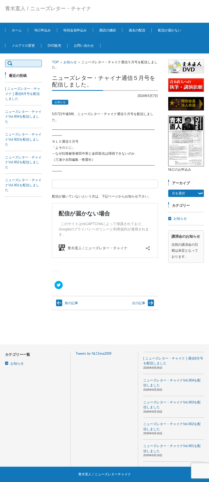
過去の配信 (137, 30)
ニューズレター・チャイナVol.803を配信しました (23, 139)
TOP (55, 62)
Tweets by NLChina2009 (93, 353)
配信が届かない (169, 30)
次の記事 (138, 303)
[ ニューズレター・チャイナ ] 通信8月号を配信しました (22, 94)
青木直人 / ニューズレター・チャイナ (48, 8)
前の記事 (71, 303)
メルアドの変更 (23, 45)
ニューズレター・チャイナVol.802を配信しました (23, 162)
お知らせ (70, 62)
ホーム (17, 30)
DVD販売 (54, 45)
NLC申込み (42, 30)
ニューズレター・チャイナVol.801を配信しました (23, 185)
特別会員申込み (75, 30)
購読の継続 (107, 30)
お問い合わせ (84, 45)
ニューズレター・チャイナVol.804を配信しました (23, 116)
